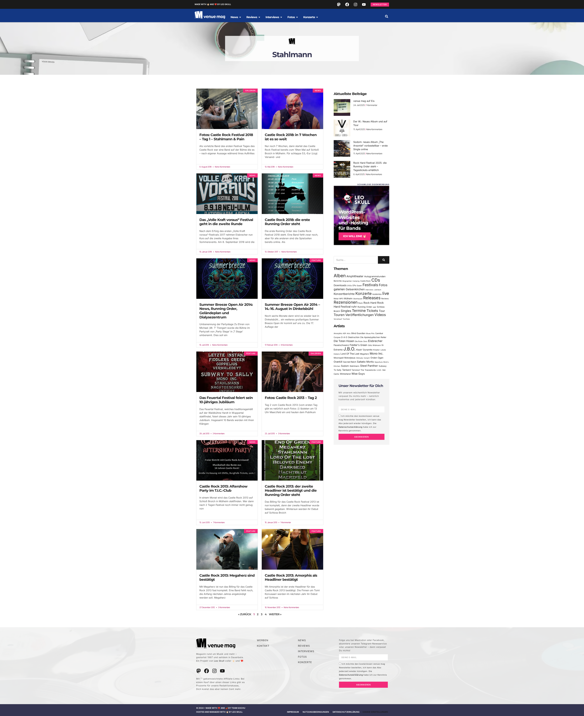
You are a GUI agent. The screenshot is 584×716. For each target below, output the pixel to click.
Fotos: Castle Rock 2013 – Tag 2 (291, 398)
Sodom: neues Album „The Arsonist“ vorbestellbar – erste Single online (370, 145)
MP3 (341, 298)
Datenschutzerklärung (350, 427)
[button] (386, 16)
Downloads (340, 285)
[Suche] (383, 260)
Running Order (365, 307)
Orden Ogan (376, 357)
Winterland (345, 374)
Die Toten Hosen (344, 341)
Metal (336, 298)
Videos (380, 315)
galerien (339, 289)
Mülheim (348, 298)
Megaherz (364, 354)
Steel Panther (369, 365)
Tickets (372, 311)
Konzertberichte (344, 293)
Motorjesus (349, 357)
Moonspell (339, 358)
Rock (360, 303)
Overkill (338, 361)
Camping (356, 281)
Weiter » (275, 614)
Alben (340, 275)
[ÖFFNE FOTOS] (297, 17)
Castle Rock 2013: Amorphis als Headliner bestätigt (291, 577)
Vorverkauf (338, 319)
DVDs (349, 286)
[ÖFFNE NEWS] (240, 17)
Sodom (345, 365)
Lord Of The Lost (350, 353)
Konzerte (363, 293)
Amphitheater (354, 276)
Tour (382, 310)
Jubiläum (377, 290)
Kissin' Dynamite (364, 349)
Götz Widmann (374, 345)
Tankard (346, 370)
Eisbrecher (375, 341)
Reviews (385, 298)
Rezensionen (346, 302)
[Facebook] (347, 4)
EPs (354, 285)
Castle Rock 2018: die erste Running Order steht (287, 222)
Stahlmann (354, 366)
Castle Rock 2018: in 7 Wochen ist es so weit (291, 137)
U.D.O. (379, 370)
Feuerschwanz (341, 345)
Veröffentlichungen (359, 315)
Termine (359, 310)
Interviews (369, 290)
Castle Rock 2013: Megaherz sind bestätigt (227, 577)
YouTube (346, 319)
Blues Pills (370, 333)
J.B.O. (349, 349)
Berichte (338, 281)
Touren (339, 315)
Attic (349, 333)
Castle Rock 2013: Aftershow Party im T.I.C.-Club (223, 488)
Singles (346, 311)
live (385, 293)
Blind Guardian (358, 333)
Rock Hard (369, 302)
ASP (344, 333)
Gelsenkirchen (355, 289)
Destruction (354, 337)
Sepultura (378, 362)
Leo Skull (219, 660)
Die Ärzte (359, 341)
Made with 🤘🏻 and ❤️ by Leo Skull (213, 4)
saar (374, 307)
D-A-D (344, 337)
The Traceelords (368, 370)
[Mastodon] (338, 4)
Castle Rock (365, 281)
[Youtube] (364, 4)
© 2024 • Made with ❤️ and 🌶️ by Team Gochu (220, 708)
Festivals (370, 285)
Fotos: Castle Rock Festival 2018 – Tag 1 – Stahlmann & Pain (226, 137)
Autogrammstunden (375, 276)
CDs (375, 280)
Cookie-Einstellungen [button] (375, 712)
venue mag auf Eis (363, 100)
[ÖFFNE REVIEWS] (259, 17)
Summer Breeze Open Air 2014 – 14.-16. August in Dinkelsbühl (292, 306)
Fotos (383, 285)
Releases (372, 297)
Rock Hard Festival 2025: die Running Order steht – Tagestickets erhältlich (370, 166)
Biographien (347, 281)
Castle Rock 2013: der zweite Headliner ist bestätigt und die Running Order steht (291, 490)
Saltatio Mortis (365, 361)
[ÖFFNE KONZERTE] (317, 17)
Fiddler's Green (358, 345)
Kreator (376, 350)
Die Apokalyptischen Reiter (373, 337)
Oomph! (367, 358)
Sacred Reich (349, 362)
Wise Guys (358, 373)
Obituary (359, 358)
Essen (359, 286)
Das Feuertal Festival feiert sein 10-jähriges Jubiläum (226, 400)
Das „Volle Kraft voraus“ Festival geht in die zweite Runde (226, 222)
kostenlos (377, 294)
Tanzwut (355, 370)
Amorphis (338, 333)
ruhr (354, 306)
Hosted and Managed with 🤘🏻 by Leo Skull (219, 712)
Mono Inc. (376, 353)
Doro (365, 341)
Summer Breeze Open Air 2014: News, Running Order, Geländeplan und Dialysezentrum (226, 310)
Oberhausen (357, 299)
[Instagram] (355, 4)
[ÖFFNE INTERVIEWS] (281, 17)
